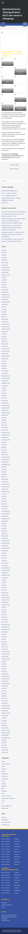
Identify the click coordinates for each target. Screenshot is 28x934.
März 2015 (4, 560)
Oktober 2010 (5, 681)
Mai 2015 (4, 555)
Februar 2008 (5, 750)
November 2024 (5, 297)
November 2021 (5, 378)
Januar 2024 (5, 321)
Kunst (3, 781)
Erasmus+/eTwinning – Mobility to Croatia (12, 223)
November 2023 (5, 326)
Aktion (3, 761)
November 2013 (5, 600)
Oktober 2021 (5, 380)
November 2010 (5, 678)
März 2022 (4, 368)
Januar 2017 (5, 508)
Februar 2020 (5, 427)
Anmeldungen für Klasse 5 (15, 241)
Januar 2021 (5, 403)
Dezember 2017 (5, 484)
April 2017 (4, 501)
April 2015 (4, 558)
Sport (3, 801)
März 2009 (4, 725)
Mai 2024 (4, 311)
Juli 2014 (4, 580)
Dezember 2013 (5, 597)
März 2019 (4, 452)
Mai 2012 (4, 639)
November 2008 (5, 732)
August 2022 (5, 358)
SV (2, 803)
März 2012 (4, 644)
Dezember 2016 (5, 511)
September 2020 (6, 412)
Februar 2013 (5, 619)
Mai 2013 (4, 612)
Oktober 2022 (5, 353)
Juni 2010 (4, 691)
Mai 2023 (4, 336)
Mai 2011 (4, 666)
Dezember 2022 (5, 348)
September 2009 (6, 713)
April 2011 (4, 668)
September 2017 (6, 491)
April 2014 (4, 587)
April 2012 (4, 641)
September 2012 (6, 629)
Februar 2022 (5, 371)
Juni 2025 (4, 280)
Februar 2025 (5, 289)
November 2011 (5, 654)
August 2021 (5, 385)
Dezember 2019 (5, 432)
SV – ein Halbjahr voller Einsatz (9, 195)
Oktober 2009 (5, 710)
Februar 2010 (5, 700)
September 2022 (6, 356)
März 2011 (4, 671)
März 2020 (4, 425)
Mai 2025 (4, 282)
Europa (3, 771)
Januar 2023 (5, 346)
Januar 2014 (5, 595)
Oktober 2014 (5, 572)
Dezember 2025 (5, 267)
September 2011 (6, 659)
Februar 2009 (5, 728)
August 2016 (5, 521)
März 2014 (4, 590)
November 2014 (5, 570)
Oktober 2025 (5, 272)
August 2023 (5, 331)
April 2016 (4, 531)
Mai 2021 (4, 393)
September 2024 (6, 302)
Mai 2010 (4, 693)
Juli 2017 (4, 494)
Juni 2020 (4, 417)
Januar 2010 (5, 703)
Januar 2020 (5, 430)
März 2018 (4, 476)
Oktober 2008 (5, 735)
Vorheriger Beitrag (14, 164)
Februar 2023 (5, 344)
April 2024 (4, 314)
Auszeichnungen (6, 764)
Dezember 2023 (5, 324)
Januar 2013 (5, 622)
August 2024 (5, 304)
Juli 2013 (4, 607)
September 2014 (6, 575)
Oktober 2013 (5, 602)
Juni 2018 (4, 469)
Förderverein (5, 773)
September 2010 (6, 683)
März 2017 (4, 504)
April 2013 (4, 614)
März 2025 (4, 287)
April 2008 (4, 745)
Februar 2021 (5, 400)
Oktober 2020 (5, 410)
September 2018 (6, 464)
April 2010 (4, 696)
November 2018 (5, 459)
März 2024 (4, 316)
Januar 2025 (5, 292)
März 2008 (4, 747)
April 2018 (4, 474)
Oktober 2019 (5, 437)
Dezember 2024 (5, 294)
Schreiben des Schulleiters (8, 798)
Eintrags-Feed (5, 819)
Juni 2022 (4, 361)
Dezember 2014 (5, 567)
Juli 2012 (4, 634)
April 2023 (4, 339)
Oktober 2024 (5, 299)
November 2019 (5, 435)
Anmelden (4, 817)
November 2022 (5, 351)
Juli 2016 (4, 523)
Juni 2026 (4, 252)
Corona (3, 766)
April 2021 (4, 395)
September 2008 (6, 737)
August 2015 (5, 550)
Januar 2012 (5, 649)
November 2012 (5, 627)
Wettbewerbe (5, 808)
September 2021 (6, 383)
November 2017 (5, 486)
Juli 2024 (4, 307)
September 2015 (6, 548)
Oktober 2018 (5, 462)
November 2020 (5, 408)
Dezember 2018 (5, 457)
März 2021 (4, 398)
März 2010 (4, 698)
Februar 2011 (5, 673)
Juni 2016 (4, 526)
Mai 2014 (4, 585)
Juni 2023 (4, 334)
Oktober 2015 (5, 545)
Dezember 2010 (5, 676)
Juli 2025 (4, 277)
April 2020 (4, 422)
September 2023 (6, 329)
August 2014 (5, 577)
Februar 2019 (5, 454)
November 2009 (5, 708)
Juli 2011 (4, 661)
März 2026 (4, 260)
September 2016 (6, 518)
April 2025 (4, 284)
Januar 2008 (5, 752)
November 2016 (5, 513)
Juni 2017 (4, 496)
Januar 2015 (5, 565)
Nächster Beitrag (14, 168)
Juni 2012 (4, 636)
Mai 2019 (4, 447)
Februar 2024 (5, 319)
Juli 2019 (4, 442)
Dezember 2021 (5, 376)
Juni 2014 (4, 582)
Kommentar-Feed (6, 822)
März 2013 (4, 617)
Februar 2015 (5, 563)
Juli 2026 (4, 250)
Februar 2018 (5, 479)
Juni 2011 (4, 664)
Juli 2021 (4, 388)
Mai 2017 (4, 499)
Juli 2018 (4, 467)
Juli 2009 (4, 718)
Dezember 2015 (5, 540)
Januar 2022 (5, 373)
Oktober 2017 (5, 489)
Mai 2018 (4, 472)
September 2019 (6, 439)
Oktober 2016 (5, 516)
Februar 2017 (5, 506)
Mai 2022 (4, 363)
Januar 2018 (5, 481)
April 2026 (4, 257)
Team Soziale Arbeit (6, 806)
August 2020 (5, 415)
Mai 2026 (4, 255)
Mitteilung (4, 791)
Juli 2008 (4, 740)
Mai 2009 (4, 723)
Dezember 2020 (5, 405)
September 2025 (6, 275)
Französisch (5, 776)
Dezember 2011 (5, 651)
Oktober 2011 (5, 656)
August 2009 (5, 715)
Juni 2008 (4, 742)
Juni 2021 (4, 390)
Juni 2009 (4, 720)
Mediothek (4, 786)
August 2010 (5, 686)
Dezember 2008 (5, 730)
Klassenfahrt (5, 778)
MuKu (3, 793)
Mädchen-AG (5, 202)
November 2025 (5, 270)
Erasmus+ (4, 769)
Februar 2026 (5, 262)
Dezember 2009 (5, 705)
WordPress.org (5, 824)
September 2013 (6, 604)
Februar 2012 (5, 646)
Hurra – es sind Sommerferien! (9, 193)
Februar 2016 (5, 536)
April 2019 (4, 449)
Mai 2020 (4, 420)
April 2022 (4, 366)
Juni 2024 (4, 309)
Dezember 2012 (5, 624)
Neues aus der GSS (6, 796)
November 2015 (5, 543)
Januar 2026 (5, 265)
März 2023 (4, 341)
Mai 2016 (4, 528)
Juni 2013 (4, 609)
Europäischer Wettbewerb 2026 (9, 190)
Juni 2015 (4, 553)
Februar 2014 (5, 592)
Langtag (4, 783)
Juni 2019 (4, 444)
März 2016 (4, 533)
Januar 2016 (5, 538)
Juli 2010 (4, 688)
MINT (3, 788)
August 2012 (5, 632)
